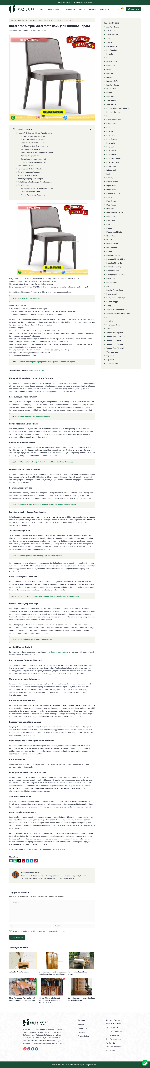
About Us (82, 9)
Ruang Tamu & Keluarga (115, 298)
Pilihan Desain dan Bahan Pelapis (33, 140)
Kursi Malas (110, 147)
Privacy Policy (83, 1036)
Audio (108, 38)
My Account (135, 9)
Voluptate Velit (112, 364)
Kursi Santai (111, 155)
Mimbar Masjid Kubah (114, 232)
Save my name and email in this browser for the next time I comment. (38, 931)
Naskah (109, 240)
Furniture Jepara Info (54, 9)
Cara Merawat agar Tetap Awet (30, 172)
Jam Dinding (111, 100)
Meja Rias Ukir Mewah (114, 213)
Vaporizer (110, 356)
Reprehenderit (111, 294)
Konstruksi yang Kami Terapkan (33, 136)
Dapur (108, 69)
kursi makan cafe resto (57, 652)
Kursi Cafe (110, 135)
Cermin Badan (111, 62)
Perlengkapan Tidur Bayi (115, 275)
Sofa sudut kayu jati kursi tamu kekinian (36, 639)
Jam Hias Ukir (111, 104)
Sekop (108, 306)
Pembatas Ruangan (114, 255)
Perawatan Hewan (113, 271)
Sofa (108, 317)
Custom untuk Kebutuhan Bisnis (33, 143)
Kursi (108, 127)
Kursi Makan (111, 143)
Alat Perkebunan (112, 27)
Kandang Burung (113, 112)
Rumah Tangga (112, 302)
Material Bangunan (113, 193)
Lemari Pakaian (112, 182)
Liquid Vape (111, 186)
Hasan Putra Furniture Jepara (74, 1065)
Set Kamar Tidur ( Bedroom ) (117, 309)
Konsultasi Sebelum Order (28, 175)
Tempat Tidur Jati (112, 1035)
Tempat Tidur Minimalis (115, 348)
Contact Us (70, 9)
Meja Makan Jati (112, 1028)
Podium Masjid (112, 282)
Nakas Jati (110, 236)
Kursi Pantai (111, 151)
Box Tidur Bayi (112, 50)
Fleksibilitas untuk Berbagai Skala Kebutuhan (35, 182)
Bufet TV (109, 54)
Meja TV (109, 224)
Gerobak (109, 93)
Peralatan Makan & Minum (116, 259)
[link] (11, 860)
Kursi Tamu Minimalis (114, 158)
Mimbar (109, 228)
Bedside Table (111, 46)
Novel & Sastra (112, 244)
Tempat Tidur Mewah (114, 344)
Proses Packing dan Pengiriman (33, 195)
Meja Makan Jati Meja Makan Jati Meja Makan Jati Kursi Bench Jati (46, 462)
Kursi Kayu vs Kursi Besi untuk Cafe (34, 146)
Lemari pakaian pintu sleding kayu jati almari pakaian (41, 556)
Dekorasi (109, 73)
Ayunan (109, 42)
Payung (109, 251)
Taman (109, 329)
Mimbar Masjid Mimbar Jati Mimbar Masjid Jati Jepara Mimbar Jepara (48, 504)
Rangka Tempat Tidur (114, 290)
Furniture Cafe (112, 81)
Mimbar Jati (110, 1050)
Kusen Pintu (111, 166)
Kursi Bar (109, 131)
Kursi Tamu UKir (112, 162)
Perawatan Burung (113, 267)
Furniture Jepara (112, 85)
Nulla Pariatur (111, 247)
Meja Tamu (110, 220)
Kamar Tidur (104, 9)
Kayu (108, 116)
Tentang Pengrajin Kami (30, 156)
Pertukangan (111, 278)
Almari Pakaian (112, 35)
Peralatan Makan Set (114, 263)
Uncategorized (112, 352)
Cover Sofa (110, 66)
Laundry (109, 178)
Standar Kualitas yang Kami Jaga (33, 162)
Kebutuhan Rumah (113, 120)
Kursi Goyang (111, 139)
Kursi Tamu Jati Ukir (113, 1039)
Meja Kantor (111, 201)
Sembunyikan (38, 370)
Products (92, 9)
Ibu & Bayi (110, 97)
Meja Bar (109, 197)
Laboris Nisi (111, 170)
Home (41, 9)
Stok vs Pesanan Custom (30, 192)
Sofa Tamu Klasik (113, 325)
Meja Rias (110, 209)
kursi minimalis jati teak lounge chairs (35, 416)
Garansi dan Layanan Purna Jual (33, 159)
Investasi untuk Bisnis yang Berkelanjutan (37, 153)
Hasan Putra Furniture (31, 873)
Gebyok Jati (111, 89)
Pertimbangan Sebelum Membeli (30, 169)
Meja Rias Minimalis (113, 1047)
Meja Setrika (111, 216)
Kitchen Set (111, 124)
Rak (107, 286)
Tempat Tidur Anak (113, 340)
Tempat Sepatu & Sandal (115, 336)
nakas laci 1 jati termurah (30, 298)
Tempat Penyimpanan (114, 333)
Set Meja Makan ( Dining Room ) (118, 313)
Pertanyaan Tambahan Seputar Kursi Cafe (37, 188)
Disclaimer (82, 1032)
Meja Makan (111, 205)
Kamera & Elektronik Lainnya (117, 108)
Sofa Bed (109, 321)
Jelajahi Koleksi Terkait (27, 166)
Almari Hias (110, 31)
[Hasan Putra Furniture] (16, 877)
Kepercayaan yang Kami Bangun (30, 179)
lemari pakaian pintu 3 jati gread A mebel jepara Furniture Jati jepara (47, 362)
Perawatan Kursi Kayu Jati (31, 149)
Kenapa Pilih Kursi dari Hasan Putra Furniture (35, 133)
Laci (108, 174)
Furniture (109, 77)
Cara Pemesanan (24, 185)
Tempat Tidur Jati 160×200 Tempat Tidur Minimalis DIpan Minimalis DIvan (49, 596)
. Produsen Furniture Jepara (75, 2)
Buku (108, 58)
